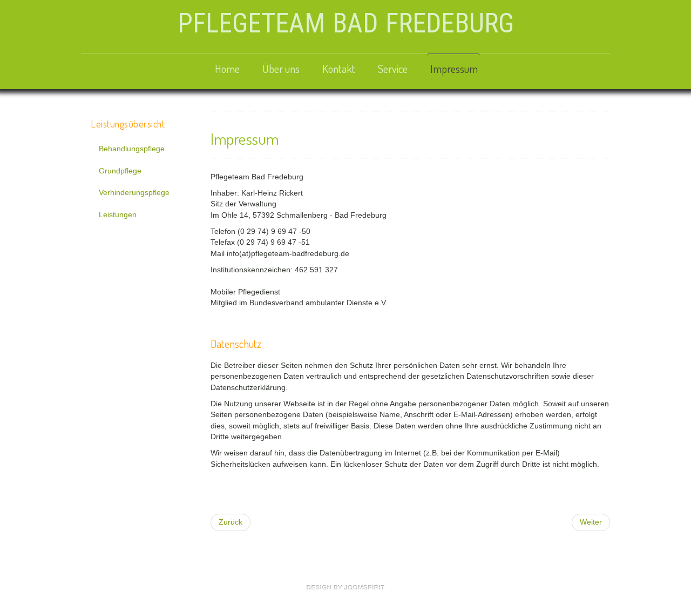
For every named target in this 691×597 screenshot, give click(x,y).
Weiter (591, 522)
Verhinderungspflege (134, 193)
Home (227, 69)
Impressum (454, 69)
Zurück (230, 522)
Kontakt (338, 69)
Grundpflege (120, 171)
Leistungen (118, 215)
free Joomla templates (345, 587)
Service (393, 69)
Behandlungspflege (132, 149)
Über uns (281, 69)
